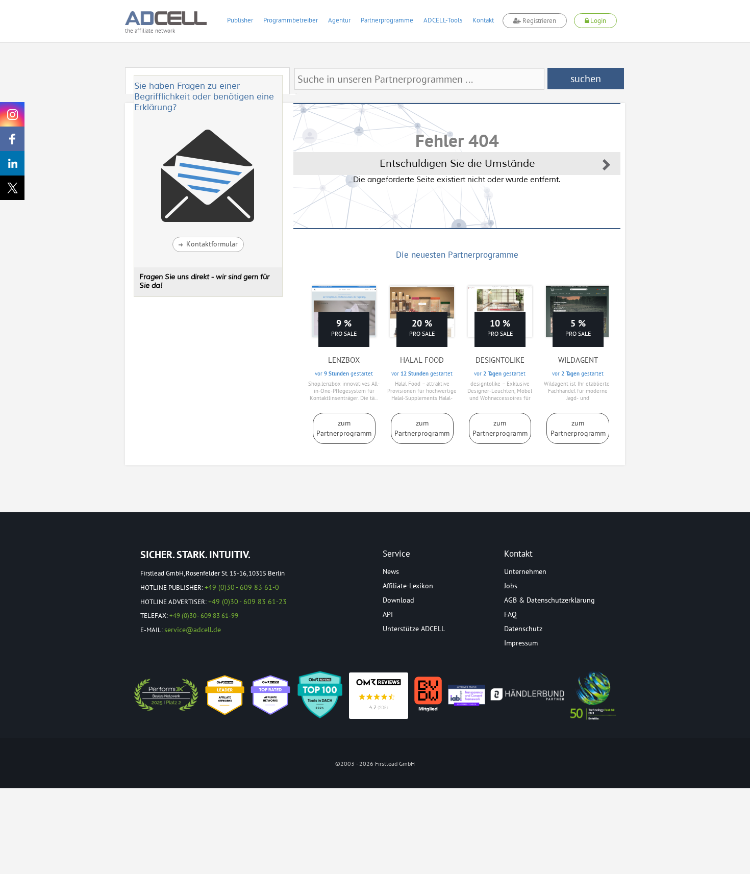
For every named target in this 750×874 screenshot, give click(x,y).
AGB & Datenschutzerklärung (549, 600)
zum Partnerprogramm (343, 428)
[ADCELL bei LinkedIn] (12, 163)
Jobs (510, 585)
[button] (208, 244)
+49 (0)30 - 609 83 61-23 (247, 601)
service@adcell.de (192, 629)
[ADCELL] (378, 695)
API (388, 614)
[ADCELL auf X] (12, 188)
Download (398, 600)
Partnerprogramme (387, 20)
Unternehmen (525, 571)
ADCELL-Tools (442, 20)
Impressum (521, 642)
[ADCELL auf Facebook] (12, 139)
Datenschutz (523, 628)
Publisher (240, 20)
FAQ (510, 614)
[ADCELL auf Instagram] (12, 114)
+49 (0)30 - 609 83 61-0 (242, 587)
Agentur (339, 20)
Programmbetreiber (290, 20)
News (391, 571)
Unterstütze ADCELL (414, 628)
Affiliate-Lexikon (408, 585)
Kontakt (483, 20)
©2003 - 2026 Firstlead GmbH (375, 763)
